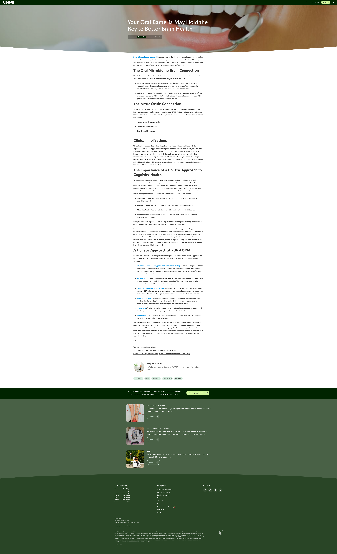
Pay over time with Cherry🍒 (166, 507)
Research (141, 37)
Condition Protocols (163, 492)
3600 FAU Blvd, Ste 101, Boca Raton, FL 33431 (127, 522)
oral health (167, 378)
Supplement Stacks (163, 495)
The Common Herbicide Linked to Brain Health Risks (154, 350)
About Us (160, 501)
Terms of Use (126, 526)
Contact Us (326, 2)
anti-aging (138, 378)
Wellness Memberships (164, 489)
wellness (178, 378)
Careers (159, 512)
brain (147, 378)
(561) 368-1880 (315, 2)
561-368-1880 (118, 518)
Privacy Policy (118, 526)
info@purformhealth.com (122, 520)
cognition (156, 378)
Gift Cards (160, 509)
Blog (158, 498)
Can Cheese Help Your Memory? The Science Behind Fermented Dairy (161, 354)
